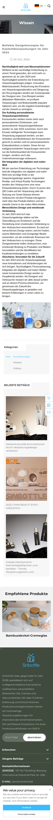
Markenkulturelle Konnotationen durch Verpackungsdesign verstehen (25, 447)
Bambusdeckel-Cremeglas (26, 635)
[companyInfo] (26, 7)
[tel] (48, 398)
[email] (48, 412)
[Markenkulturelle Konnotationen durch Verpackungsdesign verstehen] (26, 418)
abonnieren (34, 737)
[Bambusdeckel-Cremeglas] (26, 616)
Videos (17, 368)
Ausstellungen (21, 356)
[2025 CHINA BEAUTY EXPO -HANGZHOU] (26, 479)
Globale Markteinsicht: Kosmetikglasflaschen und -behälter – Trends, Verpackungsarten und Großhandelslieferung (22, 567)
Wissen (17, 362)
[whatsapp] (48, 405)
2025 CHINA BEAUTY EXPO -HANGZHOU (22, 506)
